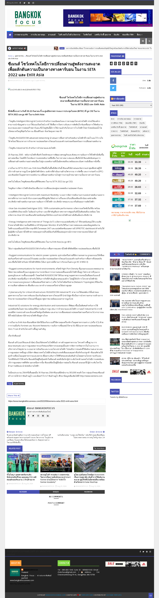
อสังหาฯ (146, 131)
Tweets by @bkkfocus (119, 397)
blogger (23, 492)
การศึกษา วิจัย (116, 123)
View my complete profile (20, 583)
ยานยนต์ (52, 35)
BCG (112, 119)
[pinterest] (29, 3)
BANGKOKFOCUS (31, 570)
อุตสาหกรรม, (40, 80)
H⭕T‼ (117, 254)
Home (10, 56)
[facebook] (20, 3)
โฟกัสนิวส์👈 (131, 254)
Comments (145, 254)
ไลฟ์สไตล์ (87, 35)
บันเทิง (116, 35)
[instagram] (33, 3)
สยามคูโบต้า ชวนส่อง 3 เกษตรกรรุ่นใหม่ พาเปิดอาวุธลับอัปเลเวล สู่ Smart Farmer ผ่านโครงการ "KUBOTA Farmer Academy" (55, 478)
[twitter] (24, 3)
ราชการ (114, 131)
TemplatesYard (87, 595)
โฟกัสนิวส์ (133, 127)
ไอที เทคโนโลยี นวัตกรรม (69, 35)
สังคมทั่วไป (135, 131)
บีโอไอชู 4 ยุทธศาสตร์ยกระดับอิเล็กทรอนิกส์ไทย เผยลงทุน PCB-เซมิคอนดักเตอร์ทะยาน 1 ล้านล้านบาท (21, 477)
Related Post (14, 448)
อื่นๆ (139, 35)
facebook (88, 492)
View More (100, 448)
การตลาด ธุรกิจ (21, 35)
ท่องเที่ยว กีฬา (128, 35)
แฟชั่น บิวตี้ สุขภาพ (103, 35)
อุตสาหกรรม (19, 56)
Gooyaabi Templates (114, 595)
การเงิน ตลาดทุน (38, 35)
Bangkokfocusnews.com (55, 595)
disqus (56, 492)
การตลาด (137, 119)
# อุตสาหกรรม (19, 383)
